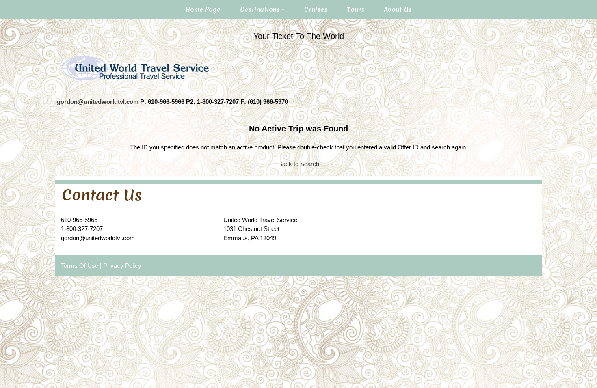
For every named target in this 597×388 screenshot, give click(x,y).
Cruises (315, 9)
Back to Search (298, 163)
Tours (355, 9)
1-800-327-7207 (82, 228)
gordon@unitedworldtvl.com (97, 101)
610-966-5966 (79, 219)
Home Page (203, 9)
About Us (398, 9)
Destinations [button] (260, 9)
